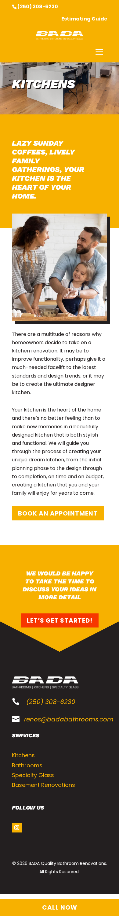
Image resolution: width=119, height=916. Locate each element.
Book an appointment (58, 513)
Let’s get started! (59, 620)
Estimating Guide (84, 19)
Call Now (59, 907)
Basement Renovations (43, 785)
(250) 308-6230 (37, 6)
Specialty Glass (33, 775)
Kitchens (23, 755)
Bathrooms (27, 765)
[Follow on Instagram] (17, 827)
